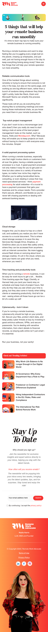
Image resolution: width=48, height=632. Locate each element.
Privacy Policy (24, 557)
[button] (43, 4)
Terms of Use (24, 553)
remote (26, 274)
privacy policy (36, 505)
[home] (10, 4)
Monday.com (24, 136)
